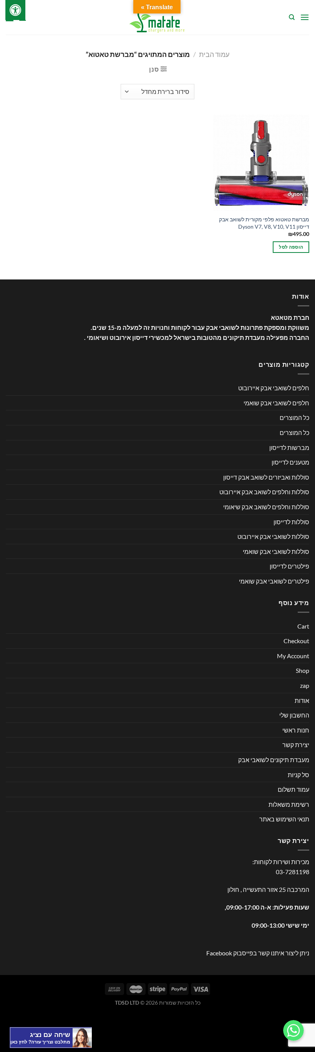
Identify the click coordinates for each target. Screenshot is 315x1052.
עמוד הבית (214, 54)
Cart (303, 626)
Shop (302, 670)
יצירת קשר (295, 744)
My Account (293, 655)
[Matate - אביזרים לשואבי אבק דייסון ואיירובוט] (157, 17)
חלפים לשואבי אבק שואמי (276, 402)
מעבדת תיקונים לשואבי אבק (273, 759)
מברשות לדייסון (289, 447)
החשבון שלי (294, 715)
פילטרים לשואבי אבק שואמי (274, 581)
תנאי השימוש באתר (284, 819)
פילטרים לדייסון (289, 566)
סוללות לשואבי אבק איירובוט (273, 536)
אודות (302, 700)
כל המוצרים (294, 417)
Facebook (219, 953)
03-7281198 (292, 871)
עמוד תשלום (293, 789)
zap (304, 685)
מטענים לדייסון (290, 462)
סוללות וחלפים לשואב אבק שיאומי (266, 506)
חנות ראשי (295, 730)
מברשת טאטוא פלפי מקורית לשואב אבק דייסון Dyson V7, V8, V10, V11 (264, 223)
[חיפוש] (291, 17)
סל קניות (298, 774)
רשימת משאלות (289, 804)
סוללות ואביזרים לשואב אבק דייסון (266, 477)
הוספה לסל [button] (291, 246)
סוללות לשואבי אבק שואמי (276, 551)
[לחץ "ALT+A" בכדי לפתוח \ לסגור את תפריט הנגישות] (15, 10)
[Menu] (304, 17)
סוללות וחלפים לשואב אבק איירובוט (264, 491)
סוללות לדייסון (291, 521)
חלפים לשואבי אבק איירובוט (273, 387)
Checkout (296, 640)
